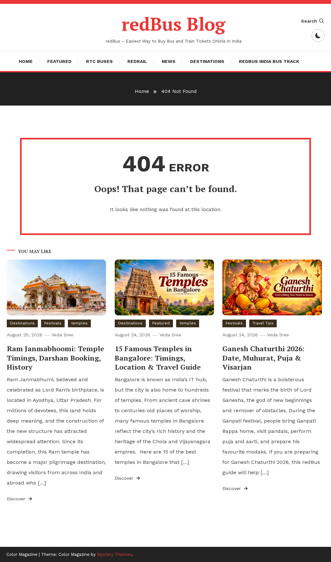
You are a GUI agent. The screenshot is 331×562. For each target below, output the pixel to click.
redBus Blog (173, 24)
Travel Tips (262, 323)
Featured (59, 61)
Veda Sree (62, 334)
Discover (17, 498)
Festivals (52, 323)
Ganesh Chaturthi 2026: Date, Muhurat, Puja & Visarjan (263, 358)
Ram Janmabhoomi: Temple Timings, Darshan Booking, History (55, 358)
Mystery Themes (114, 554)
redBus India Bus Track (269, 61)
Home (26, 61)
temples (79, 323)
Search (309, 21)
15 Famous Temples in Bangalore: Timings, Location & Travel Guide (158, 358)
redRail (137, 61)
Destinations (207, 61)
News (169, 61)
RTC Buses (99, 61)
